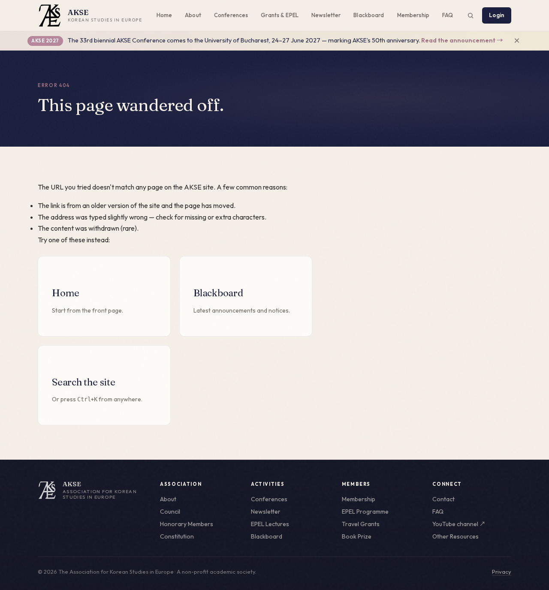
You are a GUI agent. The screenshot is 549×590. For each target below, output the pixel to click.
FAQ (447, 15)
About (193, 15)
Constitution (177, 536)
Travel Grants (361, 524)
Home (164, 15)
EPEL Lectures (270, 524)
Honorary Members (186, 524)
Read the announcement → (462, 40)
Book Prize (356, 536)
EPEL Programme (365, 511)
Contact (443, 499)
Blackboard (368, 15)
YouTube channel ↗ (459, 524)
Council (170, 511)
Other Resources (455, 536)
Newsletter (326, 15)
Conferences (231, 15)
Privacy (501, 571)
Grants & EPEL (280, 15)
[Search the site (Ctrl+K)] (470, 15)
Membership (413, 15)
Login (496, 15)
